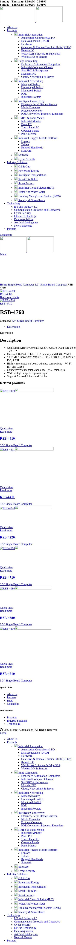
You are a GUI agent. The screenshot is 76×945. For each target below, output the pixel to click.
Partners (11, 697)
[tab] (41, 326)
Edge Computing (27, 60)
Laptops (25, 141)
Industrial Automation (30, 34)
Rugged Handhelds (32, 147)
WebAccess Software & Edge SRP (40, 53)
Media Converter (30, 107)
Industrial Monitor (31, 121)
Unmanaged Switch (32, 87)
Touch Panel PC (30, 127)
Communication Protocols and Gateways (37, 209)
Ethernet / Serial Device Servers (39, 104)
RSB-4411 (7, 497)
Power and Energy (28, 170)
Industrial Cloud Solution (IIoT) (36, 187)
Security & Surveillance (31, 200)
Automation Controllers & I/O (38, 37)
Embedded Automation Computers (40, 64)
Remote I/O (27, 50)
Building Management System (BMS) (39, 196)
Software (26, 150)
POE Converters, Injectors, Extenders (42, 113)
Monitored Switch (31, 90)
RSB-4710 (6, 303)
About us (12, 694)
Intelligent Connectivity (31, 101)
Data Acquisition (23, 219)
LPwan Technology (25, 216)
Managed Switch (30, 84)
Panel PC (26, 124)
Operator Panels (30, 130)
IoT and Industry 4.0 (25, 206)
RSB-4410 (7, 438)
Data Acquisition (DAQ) (35, 40)
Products (12, 717)
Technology (13, 723)
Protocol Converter (31, 110)
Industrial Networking (30, 81)
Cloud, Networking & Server (37, 76)
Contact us (6, 234)
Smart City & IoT (28, 179)
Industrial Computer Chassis (37, 67)
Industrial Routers (31, 96)
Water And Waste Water (31, 191)
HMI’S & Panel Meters (31, 117)
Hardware (26, 44)
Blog (10, 700)
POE (24, 93)
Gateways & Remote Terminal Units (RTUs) (46, 47)
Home (4, 284)
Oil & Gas (24, 166)
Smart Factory (26, 183)
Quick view (6, 428)
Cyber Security (26, 159)
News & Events (23, 225)
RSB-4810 (7, 674)
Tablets (25, 144)
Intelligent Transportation (32, 174)
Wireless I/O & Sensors (34, 56)
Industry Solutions (17, 720)
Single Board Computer (21, 284)
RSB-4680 (6, 294)
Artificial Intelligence (26, 222)
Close (3, 732)
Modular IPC (28, 73)
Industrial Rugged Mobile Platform (37, 138)
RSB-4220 (7, 537)
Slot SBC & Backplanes (34, 70)
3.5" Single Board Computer (51, 284)
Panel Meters (28, 133)
